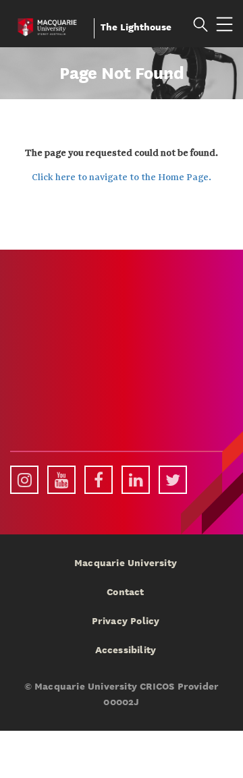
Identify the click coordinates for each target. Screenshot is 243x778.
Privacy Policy (126, 621)
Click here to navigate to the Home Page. (121, 177)
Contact (125, 592)
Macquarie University (125, 562)
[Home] (47, 25)
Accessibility (126, 650)
